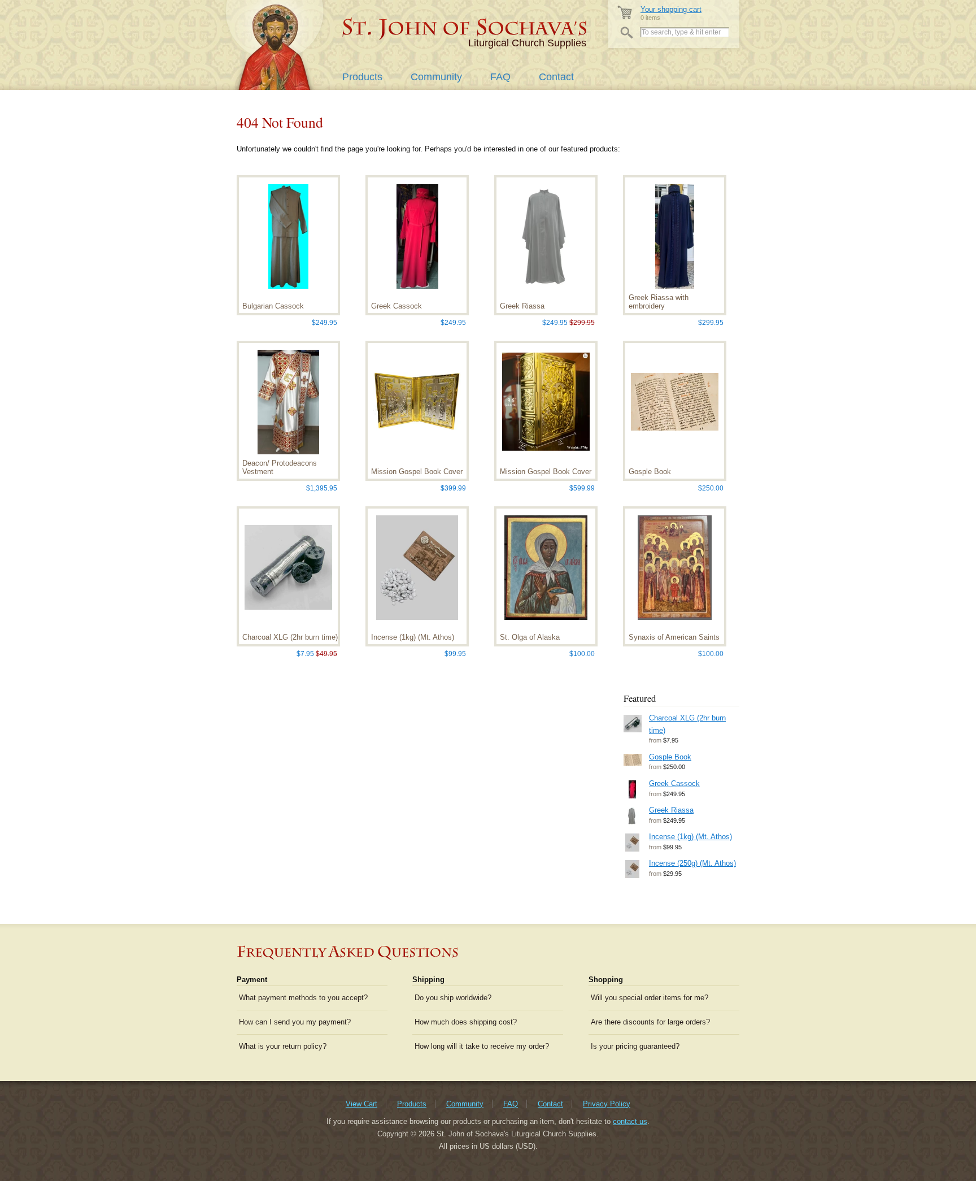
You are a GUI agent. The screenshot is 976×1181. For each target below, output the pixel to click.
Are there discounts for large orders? (650, 1022)
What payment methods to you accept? (303, 997)
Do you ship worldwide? (453, 997)
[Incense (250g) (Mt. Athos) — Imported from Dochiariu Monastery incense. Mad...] (632, 869)
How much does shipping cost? (466, 1022)
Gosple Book (670, 757)
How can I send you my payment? (295, 1022)
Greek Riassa (671, 810)
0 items (671, 13)
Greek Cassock (674, 783)
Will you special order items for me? (649, 997)
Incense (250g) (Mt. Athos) (692, 863)
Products (362, 77)
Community (436, 77)
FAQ (500, 77)
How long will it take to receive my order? (482, 1046)
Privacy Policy (606, 1104)
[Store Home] (465, 28)
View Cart (361, 1104)
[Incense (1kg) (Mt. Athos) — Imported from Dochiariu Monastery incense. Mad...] (632, 842)
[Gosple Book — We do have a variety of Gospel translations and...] (632, 760)
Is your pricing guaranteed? (635, 1046)
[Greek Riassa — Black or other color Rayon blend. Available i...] (632, 816)
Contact (556, 77)
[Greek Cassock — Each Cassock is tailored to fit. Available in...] (632, 789)
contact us (630, 1121)
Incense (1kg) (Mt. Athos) (690, 836)
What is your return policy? (282, 1046)
